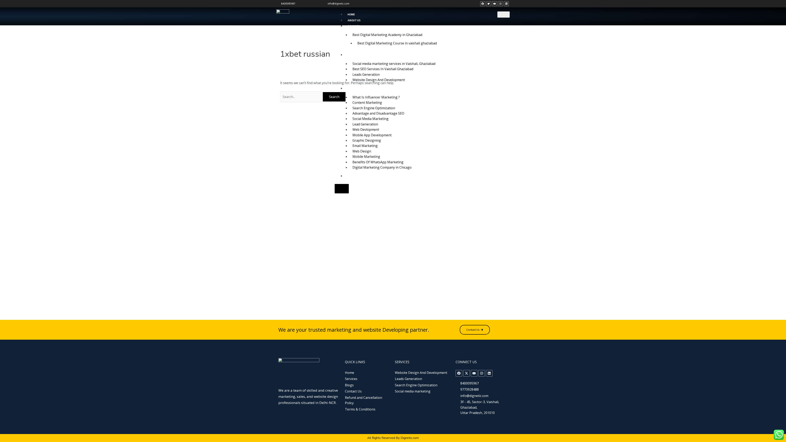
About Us (354, 20)
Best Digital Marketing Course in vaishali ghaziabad (397, 43)
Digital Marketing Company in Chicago (382, 167)
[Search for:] (301, 97)
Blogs (352, 88)
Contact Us (356, 176)
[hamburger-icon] (503, 14)
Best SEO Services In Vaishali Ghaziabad (382, 69)
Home (351, 14)
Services (354, 55)
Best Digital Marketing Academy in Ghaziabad (387, 35)
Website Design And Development (378, 80)
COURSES (354, 26)
